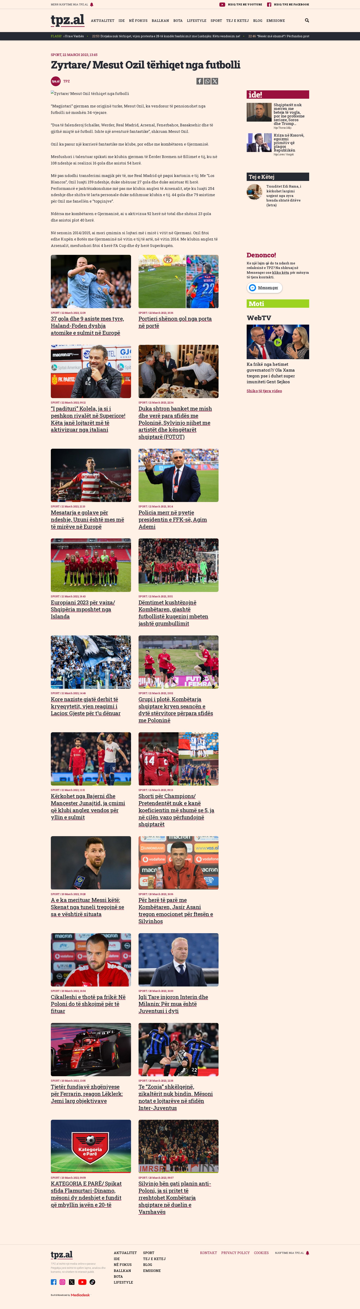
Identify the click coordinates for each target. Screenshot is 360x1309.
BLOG (257, 20)
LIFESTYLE (196, 20)
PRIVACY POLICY (235, 1253)
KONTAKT (208, 1253)
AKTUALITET (102, 20)
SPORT (216, 20)
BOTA (178, 20)
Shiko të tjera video (264, 390)
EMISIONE (275, 20)
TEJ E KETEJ (237, 20)
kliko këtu (280, 272)
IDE (122, 20)
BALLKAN (160, 20)
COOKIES (261, 1253)
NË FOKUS (138, 20)
